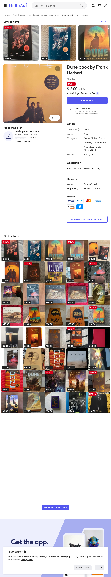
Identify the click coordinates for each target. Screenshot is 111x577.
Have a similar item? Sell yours (87, 219)
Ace (14, 14)
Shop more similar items (55, 507)
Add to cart (87, 100)
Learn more (93, 113)
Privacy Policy (27, 559)
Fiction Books (32, 14)
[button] (93, 5)
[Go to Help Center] (79, 129)
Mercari (6, 14)
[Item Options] (58, 69)
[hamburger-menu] (5, 5)
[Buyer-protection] (97, 93)
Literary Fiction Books (49, 14)
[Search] (81, 5)
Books (21, 14)
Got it (99, 567)
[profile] (106, 5)
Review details (82, 567)
